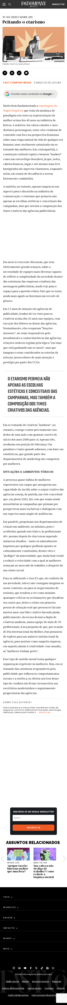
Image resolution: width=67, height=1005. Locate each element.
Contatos (49, 988)
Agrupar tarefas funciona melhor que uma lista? (17, 868)
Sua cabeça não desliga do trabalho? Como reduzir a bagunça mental (44, 871)
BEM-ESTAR (40, 862)
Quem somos (12, 981)
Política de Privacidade (13, 988)
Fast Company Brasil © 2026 (45, 995)
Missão (25, 981)
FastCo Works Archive (18, 995)
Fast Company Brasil (17, 82)
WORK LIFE (26, 17)
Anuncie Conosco (40, 981)
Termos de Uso (34, 988)
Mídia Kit (61, 988)
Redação (56, 981)
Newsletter (58, 4)
